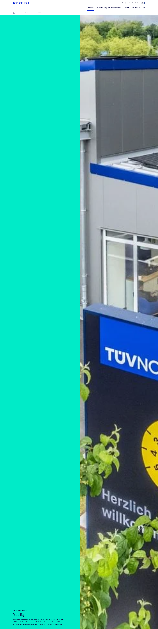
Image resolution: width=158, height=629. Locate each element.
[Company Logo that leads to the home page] (21, 3)
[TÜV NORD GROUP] (14, 13)
